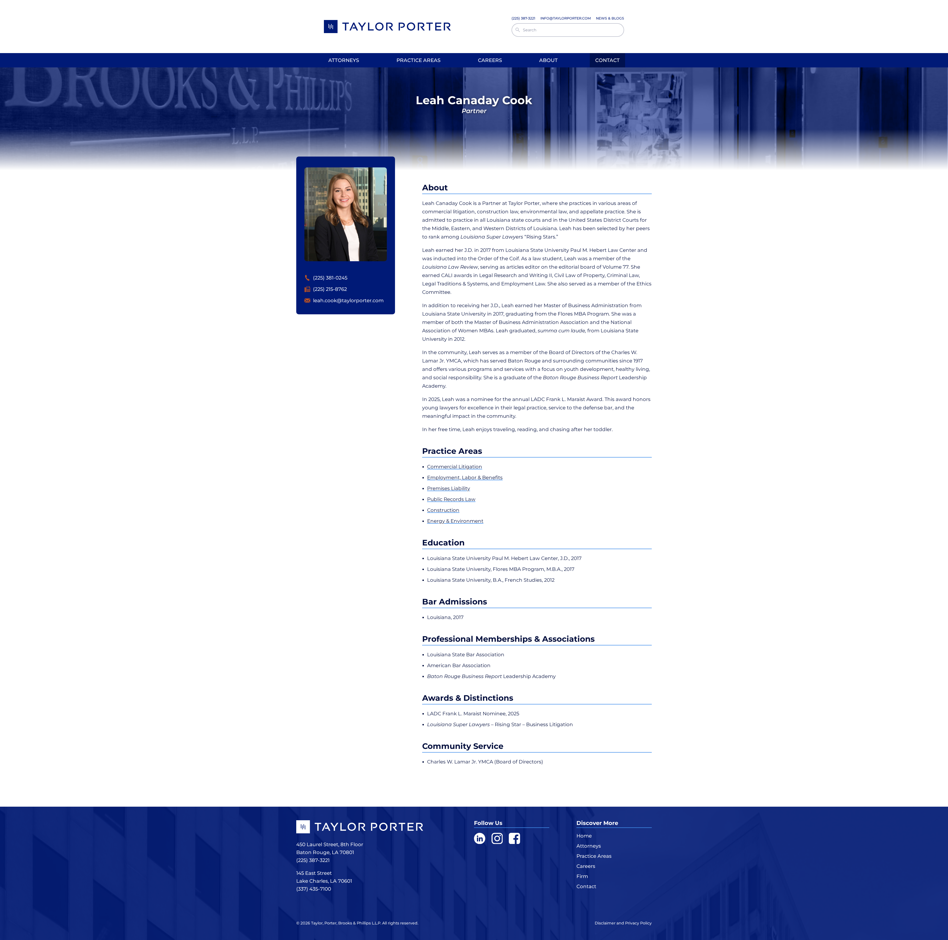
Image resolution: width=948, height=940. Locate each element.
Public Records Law (451, 499)
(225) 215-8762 (330, 289)
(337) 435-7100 (313, 889)
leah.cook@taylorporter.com (348, 300)
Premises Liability (448, 488)
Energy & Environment (455, 521)
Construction (443, 510)
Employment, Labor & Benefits (465, 477)
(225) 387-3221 (313, 860)
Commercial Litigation (454, 467)
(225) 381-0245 (330, 278)
